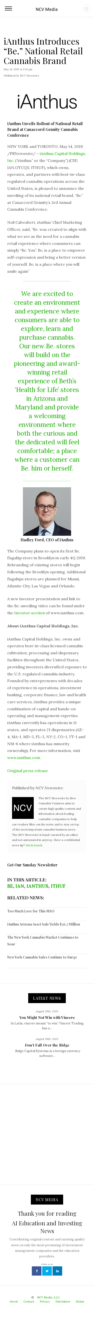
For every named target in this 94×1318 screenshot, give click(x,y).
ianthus (37, 886)
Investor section (29, 612)
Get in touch (34, 845)
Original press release (27, 770)
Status (80, 1301)
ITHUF (58, 886)
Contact (28, 1301)
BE (10, 886)
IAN (19, 886)
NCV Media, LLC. (48, 1297)
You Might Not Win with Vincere (47, 1017)
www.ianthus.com (23, 757)
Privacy (45, 1301)
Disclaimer (62, 1301)
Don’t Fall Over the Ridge (47, 1045)
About (14, 1301)
